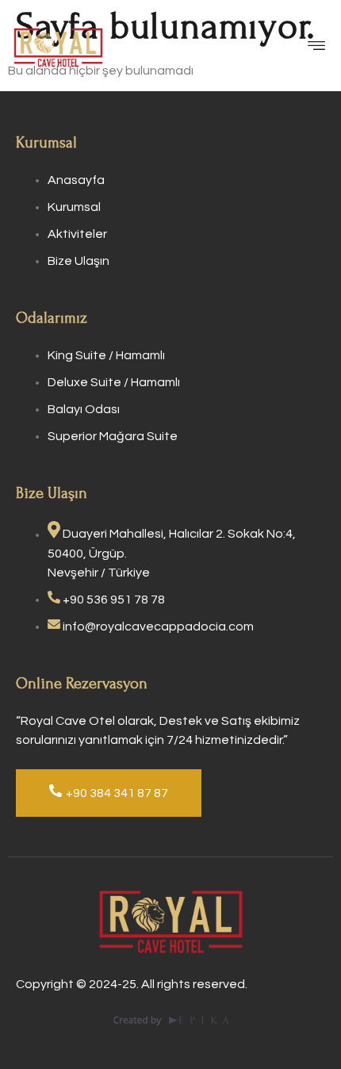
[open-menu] (320, 48)
